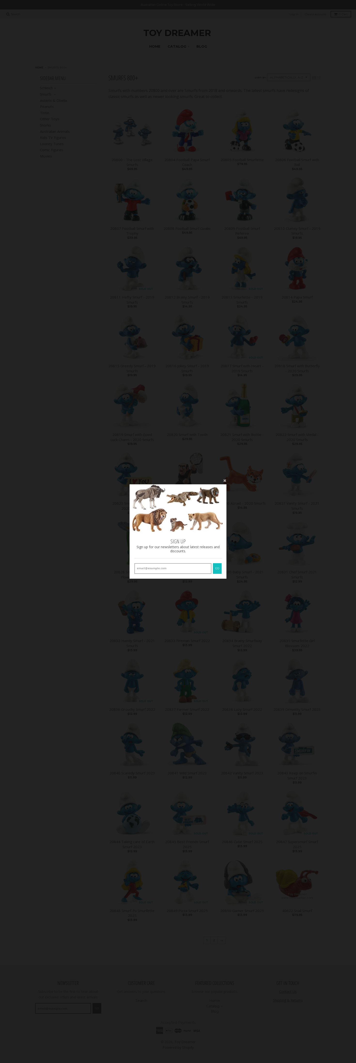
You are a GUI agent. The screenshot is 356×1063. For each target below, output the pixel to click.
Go (217, 568)
